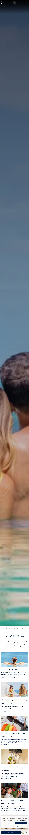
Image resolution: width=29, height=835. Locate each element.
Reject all (8, 823)
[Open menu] (26, 2)
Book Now (5, 711)
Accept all (21, 823)
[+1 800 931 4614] (14, 2)
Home (9, 628)
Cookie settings (15, 826)
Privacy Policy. (22, 820)
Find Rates (10, 832)
